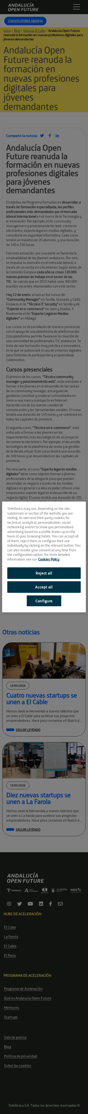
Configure (44, 600)
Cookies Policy (48, 559)
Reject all (44, 573)
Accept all (44, 587)
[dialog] (44, 557)
